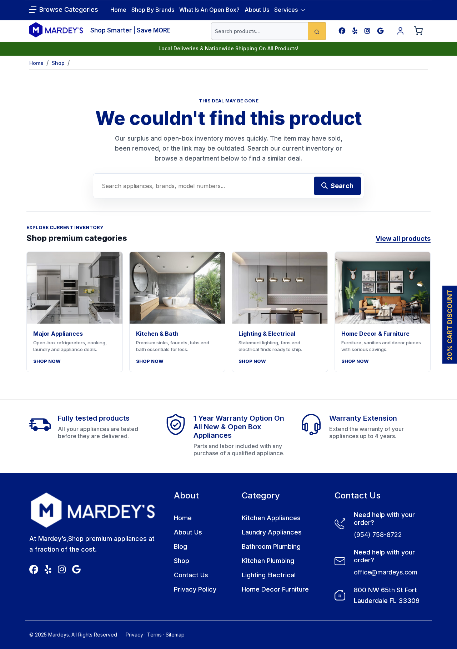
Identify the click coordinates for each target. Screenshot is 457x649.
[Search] (317, 31)
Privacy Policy (195, 589)
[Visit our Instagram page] (367, 31)
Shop (58, 63)
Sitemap (175, 635)
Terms (154, 635)
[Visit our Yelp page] (354, 31)
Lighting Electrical (269, 575)
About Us (257, 9)
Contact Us (191, 575)
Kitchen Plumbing (268, 560)
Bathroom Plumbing (271, 546)
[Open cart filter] (418, 31)
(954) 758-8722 (378, 534)
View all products (403, 238)
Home (36, 63)
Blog (180, 546)
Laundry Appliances (272, 532)
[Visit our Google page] (380, 31)
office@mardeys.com (385, 572)
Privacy (134, 635)
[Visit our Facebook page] (342, 31)
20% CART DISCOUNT (449, 324)
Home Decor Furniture (275, 589)
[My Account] (401, 31)
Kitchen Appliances (271, 518)
